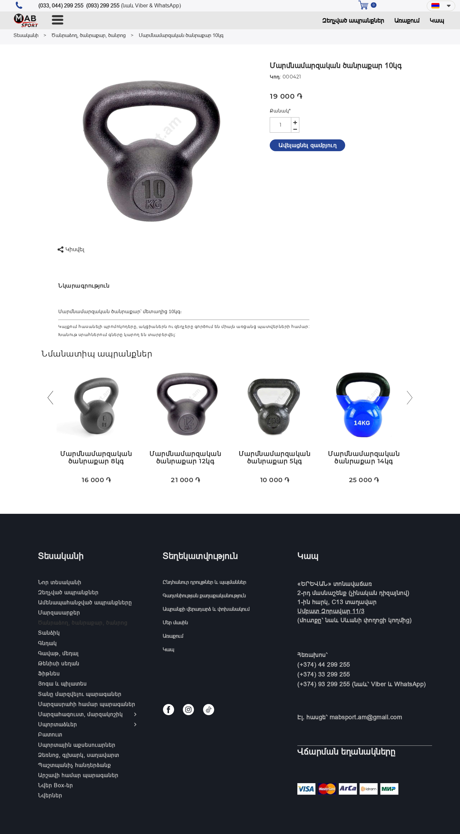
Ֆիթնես (49, 673)
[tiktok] (208, 709)
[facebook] (168, 709)
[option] (147, 150)
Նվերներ (50, 795)
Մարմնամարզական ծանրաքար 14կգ (364, 457)
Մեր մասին (175, 622)
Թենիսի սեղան (58, 663)
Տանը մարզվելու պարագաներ (80, 694)
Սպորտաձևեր (57, 724)
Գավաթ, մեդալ (58, 653)
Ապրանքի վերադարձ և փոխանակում (206, 609)
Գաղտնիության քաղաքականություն (204, 595)
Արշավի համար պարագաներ (78, 775)
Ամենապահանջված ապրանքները (85, 602)
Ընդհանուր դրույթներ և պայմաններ (204, 582)
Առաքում (407, 20)
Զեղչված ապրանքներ (353, 20)
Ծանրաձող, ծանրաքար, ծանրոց (89, 35)
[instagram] (188, 709)
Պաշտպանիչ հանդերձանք (74, 765)
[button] (441, 6)
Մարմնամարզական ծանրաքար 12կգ (185, 457)
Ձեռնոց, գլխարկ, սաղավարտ (78, 755)
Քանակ (280, 111)
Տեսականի (25, 35)
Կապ (437, 20)
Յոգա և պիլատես (62, 683)
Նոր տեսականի (59, 582)
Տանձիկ (49, 633)
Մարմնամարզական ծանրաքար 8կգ (96, 457)
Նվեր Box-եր (55, 785)
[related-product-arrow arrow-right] (410, 399)
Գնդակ (47, 643)
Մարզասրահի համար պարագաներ (86, 704)
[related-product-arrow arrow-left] (50, 399)
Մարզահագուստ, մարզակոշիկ (80, 714)
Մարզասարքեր (59, 612)
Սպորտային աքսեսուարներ (77, 745)
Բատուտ (50, 734)
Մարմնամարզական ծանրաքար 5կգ (274, 457)
